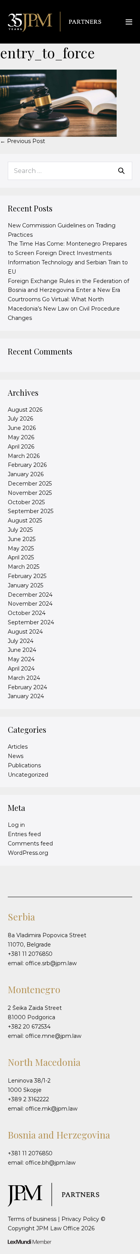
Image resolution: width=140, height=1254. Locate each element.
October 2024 (27, 613)
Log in (16, 824)
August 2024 (25, 631)
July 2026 (20, 418)
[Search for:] (70, 171)
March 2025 (23, 566)
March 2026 (24, 455)
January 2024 (26, 696)
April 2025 (21, 557)
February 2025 (27, 576)
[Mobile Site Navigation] (129, 22)
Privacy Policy (80, 1219)
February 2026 (27, 464)
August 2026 (25, 409)
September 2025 (30, 511)
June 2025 (21, 539)
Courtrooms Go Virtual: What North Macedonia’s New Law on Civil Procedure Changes (64, 308)
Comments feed (30, 843)
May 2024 (21, 659)
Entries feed (24, 834)
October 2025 (26, 502)
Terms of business (32, 1219)
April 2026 (21, 446)
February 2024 (27, 687)
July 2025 (20, 529)
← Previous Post (22, 141)
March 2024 (24, 677)
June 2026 (22, 427)
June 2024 (22, 649)
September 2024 (31, 622)
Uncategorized (28, 774)
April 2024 (21, 668)
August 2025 (25, 520)
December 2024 (30, 594)
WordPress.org (28, 852)
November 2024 (30, 603)
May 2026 (21, 437)
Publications (24, 765)
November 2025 (30, 492)
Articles (18, 746)
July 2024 (20, 640)
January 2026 (26, 474)
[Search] (121, 171)
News (15, 756)
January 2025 (25, 585)
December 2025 (30, 483)
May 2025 (21, 548)
